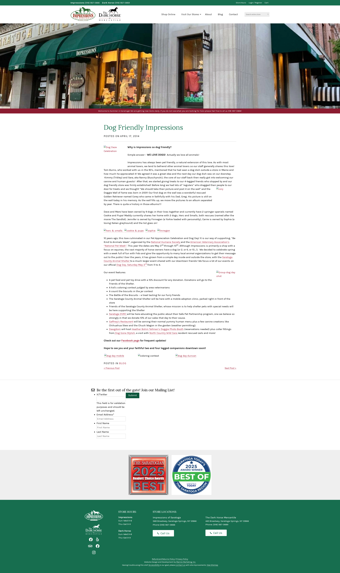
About (208, 14)
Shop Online (168, 14)
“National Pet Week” (115, 245)
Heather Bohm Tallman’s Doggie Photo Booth (158, 329)
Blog (220, 14)
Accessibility (154, 565)
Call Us (164, 533)
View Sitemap (212, 565)
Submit (132, 395)
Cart (266, 3)
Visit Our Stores (190, 14)
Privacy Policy (182, 559)
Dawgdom (115, 329)
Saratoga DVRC (118, 314)
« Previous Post (112, 368)
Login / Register (255, 3)
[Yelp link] (97, 540)
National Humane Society (166, 242)
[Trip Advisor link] (90, 546)
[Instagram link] (93, 553)
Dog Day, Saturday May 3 (131, 264)
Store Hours (241, 3)
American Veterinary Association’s (209, 242)
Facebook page (130, 340)
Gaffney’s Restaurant (121, 321)
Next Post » (230, 368)
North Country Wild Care (163, 333)
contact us (180, 565)
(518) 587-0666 (92, 2)
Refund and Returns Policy (163, 559)
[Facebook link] (91, 540)
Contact (233, 14)
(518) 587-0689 (122, 2)
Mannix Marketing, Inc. (186, 562)
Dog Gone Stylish (124, 333)
